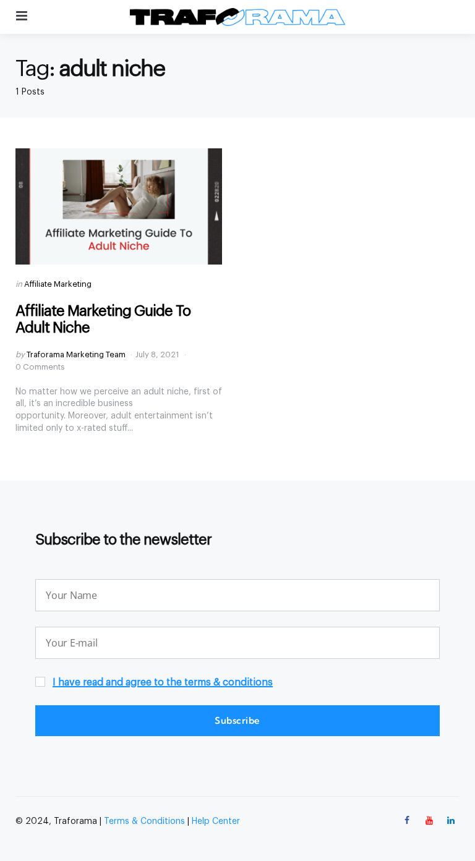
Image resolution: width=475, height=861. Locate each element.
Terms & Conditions (144, 821)
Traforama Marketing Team (76, 354)
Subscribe (237, 720)
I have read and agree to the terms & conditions (163, 682)
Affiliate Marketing (58, 284)
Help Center (216, 821)
